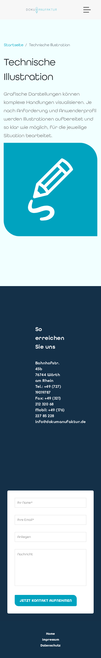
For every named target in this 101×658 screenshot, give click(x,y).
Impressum (50, 640)
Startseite (13, 45)
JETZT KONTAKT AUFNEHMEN (46, 600)
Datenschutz (50, 645)
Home (50, 634)
